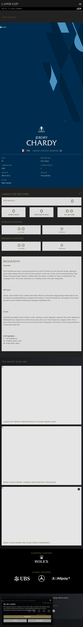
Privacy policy (47, 603)
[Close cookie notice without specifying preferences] (50, 600)
